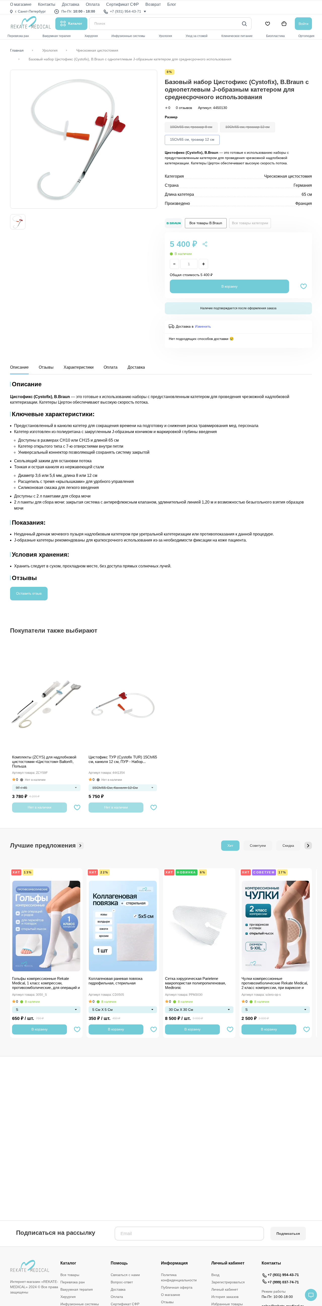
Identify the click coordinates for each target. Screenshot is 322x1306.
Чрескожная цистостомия (97, 50)
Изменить (203, 326)
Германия (303, 185)
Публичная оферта (176, 1287)
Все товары (69, 1275)
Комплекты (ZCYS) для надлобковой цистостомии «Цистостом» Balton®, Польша (44, 761)
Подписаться (288, 1234)
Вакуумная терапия (76, 1289)
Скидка (288, 845)
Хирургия (68, 1297)
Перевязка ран (72, 1282)
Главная (17, 50)
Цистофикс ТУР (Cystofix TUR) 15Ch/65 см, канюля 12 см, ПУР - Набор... (123, 759)
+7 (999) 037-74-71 (283, 1282)
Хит (230, 845)
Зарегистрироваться (228, 1282)
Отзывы (46, 367)
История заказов (224, 1297)
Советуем (258, 845)
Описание (19, 367)
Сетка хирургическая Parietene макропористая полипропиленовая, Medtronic (195, 983)
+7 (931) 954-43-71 (283, 1275)
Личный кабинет (224, 1289)
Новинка (186, 872)
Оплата (110, 367)
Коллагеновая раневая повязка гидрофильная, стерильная (115, 980)
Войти (303, 24)
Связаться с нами (125, 1275)
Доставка (136, 367)
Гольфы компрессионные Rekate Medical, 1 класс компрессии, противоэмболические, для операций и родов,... (46, 983)
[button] (308, 845)
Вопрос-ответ (122, 1282)
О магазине (170, 1295)
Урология (50, 50)
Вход (215, 1275)
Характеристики (79, 367)
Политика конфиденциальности (179, 1277)
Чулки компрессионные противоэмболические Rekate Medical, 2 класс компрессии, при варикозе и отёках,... (275, 983)
